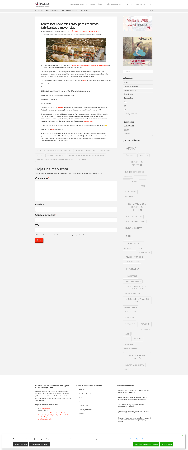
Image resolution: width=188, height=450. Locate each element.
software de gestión (137, 357)
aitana (131, 148)
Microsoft (134, 268)
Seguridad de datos (131, 349)
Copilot (142, 181)
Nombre (40, 205)
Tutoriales (127, 133)
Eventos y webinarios (80, 31)
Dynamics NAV (133, 228)
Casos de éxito (128, 94)
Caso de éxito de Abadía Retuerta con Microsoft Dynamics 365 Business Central (133, 412)
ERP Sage (141, 248)
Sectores (81, 398)
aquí (52, 129)
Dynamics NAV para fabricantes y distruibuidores (54, 150)
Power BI (145, 324)
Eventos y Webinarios (85, 409)
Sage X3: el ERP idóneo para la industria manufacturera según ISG (131, 405)
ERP (125, 110)
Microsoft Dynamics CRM (132, 293)
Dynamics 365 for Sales (133, 216)
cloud (134, 181)
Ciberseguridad (128, 98)
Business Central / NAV (131, 86)
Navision (129, 318)
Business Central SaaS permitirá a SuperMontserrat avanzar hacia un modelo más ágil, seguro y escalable (134, 419)
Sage (127, 334)
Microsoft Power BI (130, 307)
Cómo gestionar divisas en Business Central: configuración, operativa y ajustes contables (132, 398)
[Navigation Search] (150, 4)
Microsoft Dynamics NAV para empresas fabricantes (86, 155)
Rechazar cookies (21, 444)
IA (124, 118)
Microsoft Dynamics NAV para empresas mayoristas (55, 159)
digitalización (130, 192)
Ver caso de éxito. (88, 121)
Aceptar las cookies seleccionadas (146, 444)
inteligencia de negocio (132, 261)
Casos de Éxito (83, 406)
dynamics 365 (130, 197)
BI (147, 155)
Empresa (81, 413)
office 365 (130, 324)
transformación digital (134, 365)
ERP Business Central (133, 243)
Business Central (137, 164)
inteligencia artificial (134, 257)
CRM (125, 106)
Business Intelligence (130, 90)
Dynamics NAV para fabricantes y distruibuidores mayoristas (89, 65)
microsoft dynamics (133, 281)
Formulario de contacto (45, 419)
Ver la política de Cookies (139, 439)
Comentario (42, 178)
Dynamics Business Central (134, 221)
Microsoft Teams (130, 311)
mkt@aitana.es (46, 409)
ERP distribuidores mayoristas (85, 150)
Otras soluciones (129, 125)
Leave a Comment (95, 31)
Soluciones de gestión (85, 394)
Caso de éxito (128, 176)
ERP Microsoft (129, 248)
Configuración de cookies (39, 444)
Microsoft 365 (131, 276)
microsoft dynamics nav (55, 155)
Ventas (126, 369)
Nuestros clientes (129, 121)
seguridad (128, 344)
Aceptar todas (167, 444)
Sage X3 (126, 129)
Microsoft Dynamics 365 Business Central (137, 288)
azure (141, 155)
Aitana (84, 80)
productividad (145, 329)
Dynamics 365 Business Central (137, 207)
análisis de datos (129, 155)
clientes (126, 181)
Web (37, 225)
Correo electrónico (45, 215)
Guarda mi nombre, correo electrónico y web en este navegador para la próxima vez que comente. (66, 235)
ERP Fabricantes (105, 150)
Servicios (81, 402)
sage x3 (137, 339)
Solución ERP (81, 159)
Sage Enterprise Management (141, 333)
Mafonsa (60, 107)
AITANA (81, 390)
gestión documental (144, 252)
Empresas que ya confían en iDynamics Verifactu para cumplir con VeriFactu (133, 391)
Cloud (125, 102)
